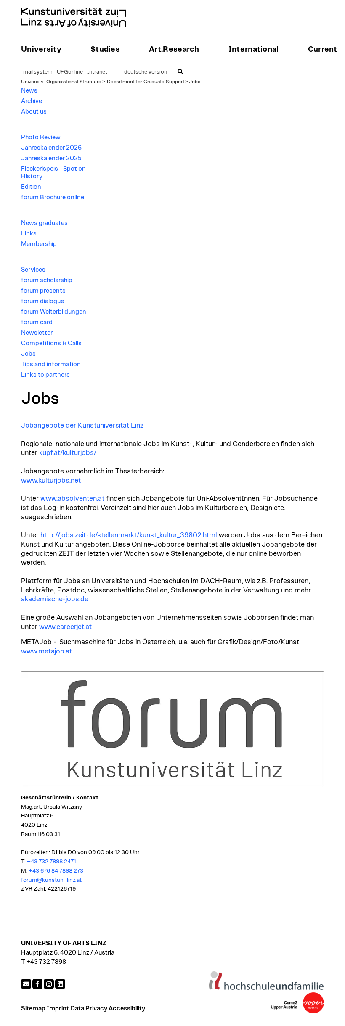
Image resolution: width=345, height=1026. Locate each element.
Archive (31, 101)
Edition (31, 187)
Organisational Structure (73, 81)
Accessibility (127, 1008)
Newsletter (37, 333)
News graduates (44, 223)
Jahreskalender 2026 (51, 148)
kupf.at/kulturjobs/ (67, 453)
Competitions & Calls (51, 343)
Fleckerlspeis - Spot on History (53, 173)
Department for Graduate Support (145, 81)
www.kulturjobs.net (51, 480)
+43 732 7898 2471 (51, 862)
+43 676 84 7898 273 (56, 871)
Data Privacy (88, 1008)
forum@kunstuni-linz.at (51, 880)
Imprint (58, 1008)
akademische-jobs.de (54, 599)
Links (29, 233)
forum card (37, 322)
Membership (39, 244)
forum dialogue (42, 301)
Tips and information (51, 364)
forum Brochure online (52, 197)
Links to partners (45, 375)
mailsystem (38, 72)
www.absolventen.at (72, 498)
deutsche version (145, 72)
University (32, 81)
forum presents (43, 291)
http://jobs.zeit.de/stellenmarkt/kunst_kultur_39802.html (128, 535)
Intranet (97, 72)
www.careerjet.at (65, 627)
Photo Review (41, 137)
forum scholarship (46, 280)
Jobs (194, 81)
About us (34, 111)
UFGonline (70, 72)
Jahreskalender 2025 (51, 158)
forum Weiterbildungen (53, 312)
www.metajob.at (46, 651)
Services (33, 270)
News (29, 90)
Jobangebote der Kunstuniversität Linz (82, 425)
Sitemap (33, 1008)
